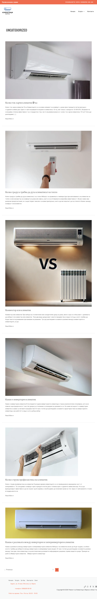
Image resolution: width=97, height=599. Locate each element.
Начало (72, 11)
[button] (79, 2)
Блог (36, 580)
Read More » (9, 119)
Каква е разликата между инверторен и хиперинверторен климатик (39, 542)
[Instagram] (96, 586)
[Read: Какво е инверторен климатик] (48, 367)
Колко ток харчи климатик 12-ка (21, 102)
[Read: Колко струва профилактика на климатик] (41, 452)
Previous (8, 570)
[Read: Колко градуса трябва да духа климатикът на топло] (48, 159)
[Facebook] (90, 586)
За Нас (23, 580)
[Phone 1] (85, 586)
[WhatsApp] (87, 586)
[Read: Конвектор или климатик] (48, 263)
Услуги (80, 11)
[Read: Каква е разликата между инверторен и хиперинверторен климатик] (48, 523)
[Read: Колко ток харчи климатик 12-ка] (48, 70)
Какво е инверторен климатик (20, 399)
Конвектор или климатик (18, 310)
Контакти (90, 11)
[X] (93, 586)
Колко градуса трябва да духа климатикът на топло (31, 192)
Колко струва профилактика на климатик (26, 479)
